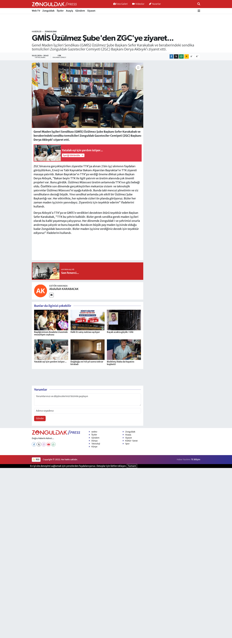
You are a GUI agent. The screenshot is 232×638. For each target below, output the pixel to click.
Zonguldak (48, 10)
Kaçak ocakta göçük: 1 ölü (120, 332)
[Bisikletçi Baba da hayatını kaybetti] (124, 349)
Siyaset (91, 10)
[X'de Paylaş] (176, 56)
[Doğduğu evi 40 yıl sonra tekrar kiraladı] (87, 349)
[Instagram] (43, 444)
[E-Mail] (51, 295)
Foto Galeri (122, 3)
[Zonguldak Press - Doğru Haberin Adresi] (54, 4)
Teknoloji (95, 443)
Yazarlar (156, 3)
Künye (94, 446)
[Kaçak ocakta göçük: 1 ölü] (124, 319)
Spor (127, 443)
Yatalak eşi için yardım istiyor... (50, 361)
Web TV (36, 10)
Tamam (132, 465)
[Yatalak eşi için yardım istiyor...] (51, 349)
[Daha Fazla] (186, 56)
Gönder (40, 418)
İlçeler (60, 10)
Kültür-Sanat (131, 440)
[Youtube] (48, 444)
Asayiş (69, 10)
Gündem (80, 10)
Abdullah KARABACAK (64, 289)
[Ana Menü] (199, 11)
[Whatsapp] (53, 444)
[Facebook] (34, 444)
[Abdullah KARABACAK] (40, 290)
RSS (37, 459)
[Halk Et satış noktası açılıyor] (87, 319)
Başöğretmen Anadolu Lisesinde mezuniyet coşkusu (51, 333)
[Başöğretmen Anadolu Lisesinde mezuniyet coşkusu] (51, 319)
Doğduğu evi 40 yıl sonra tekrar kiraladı (86, 363)
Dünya (94, 440)
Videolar (139, 3)
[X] (39, 444)
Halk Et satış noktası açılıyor (85, 332)
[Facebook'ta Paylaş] (171, 56)
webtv (94, 431)
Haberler (36, 31)
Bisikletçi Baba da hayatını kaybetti (120, 363)
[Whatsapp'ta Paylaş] (181, 56)
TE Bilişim (195, 459)
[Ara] (198, 3)
